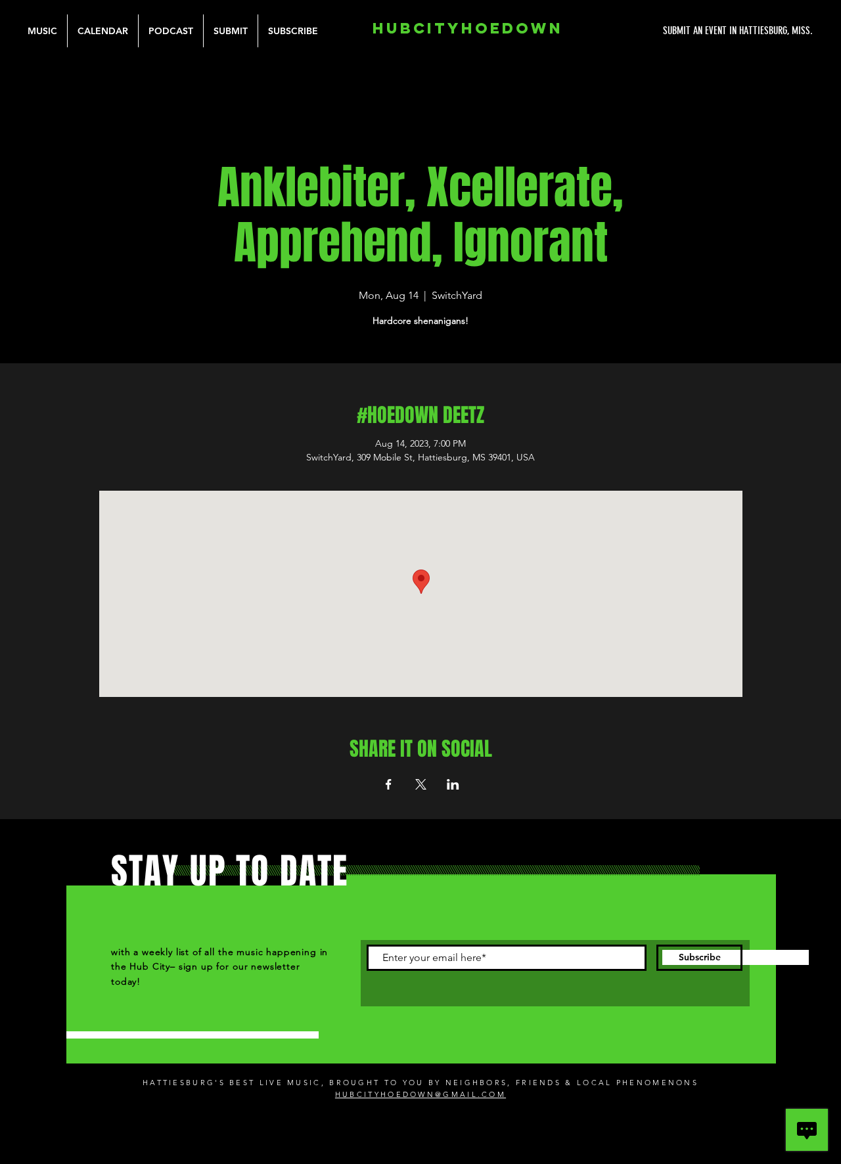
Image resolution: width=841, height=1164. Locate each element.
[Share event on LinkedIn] (453, 784)
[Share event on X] (421, 784)
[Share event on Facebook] (388, 784)
